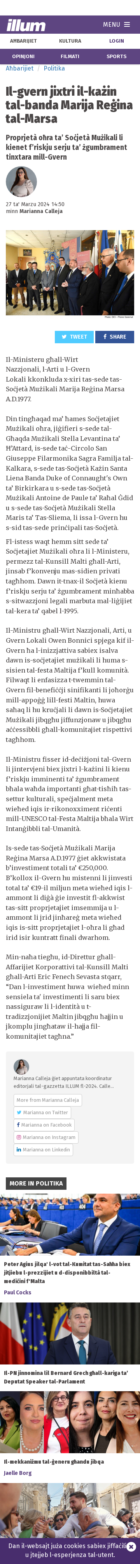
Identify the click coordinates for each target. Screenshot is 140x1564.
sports (116, 56)
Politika (54, 68)
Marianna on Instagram (49, 1137)
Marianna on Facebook (46, 1125)
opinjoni (23, 56)
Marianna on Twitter (45, 1112)
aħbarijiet (23, 41)
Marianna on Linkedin (46, 1150)
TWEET (78, 337)
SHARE (117, 337)
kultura (70, 41)
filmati (70, 56)
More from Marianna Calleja (48, 1100)
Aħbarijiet (19, 68)
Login (116, 41)
